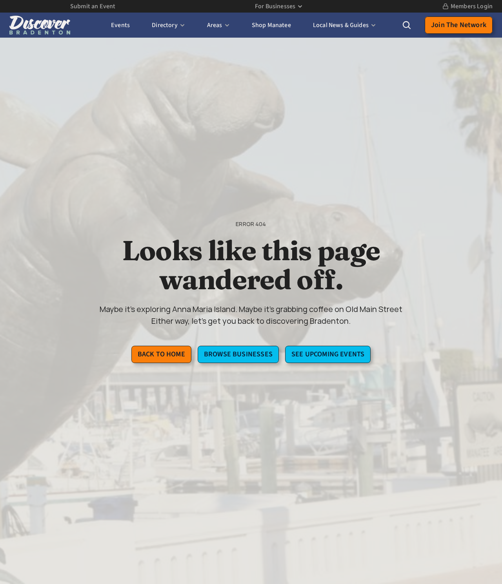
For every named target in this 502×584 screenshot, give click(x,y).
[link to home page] (39, 25)
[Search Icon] (406, 25)
